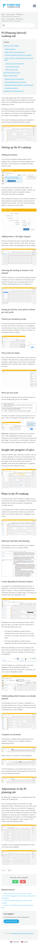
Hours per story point (12, 69)
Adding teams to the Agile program (15, 52)
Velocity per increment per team (15, 63)
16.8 (9, 870)
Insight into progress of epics (12, 72)
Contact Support (11, 921)
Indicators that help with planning (14, 79)
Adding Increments (10, 49)
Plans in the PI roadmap (10, 75)
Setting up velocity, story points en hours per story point (19, 59)
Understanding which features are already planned (19, 85)
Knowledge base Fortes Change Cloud (23, 933)
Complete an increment (11, 88)
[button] (15, 881)
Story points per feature (12, 66)
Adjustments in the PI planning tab (14, 91)
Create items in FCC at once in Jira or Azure (17, 893)
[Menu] (34, 6)
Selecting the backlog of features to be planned (18, 55)
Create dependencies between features (15, 82)
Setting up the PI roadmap (11, 45)
